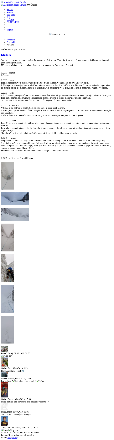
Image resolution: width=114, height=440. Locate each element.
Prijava (10, 29)
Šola (9, 17)
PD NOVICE (13, 22)
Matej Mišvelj (13, 438)
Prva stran (11, 39)
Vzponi (10, 12)
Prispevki (11, 14)
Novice (10, 9)
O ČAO (10, 19)
